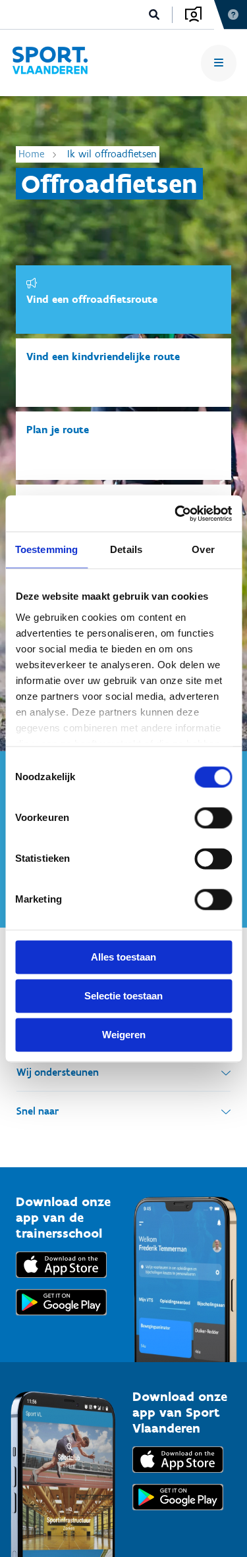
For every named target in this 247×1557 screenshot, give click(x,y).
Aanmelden (193, 14)
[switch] (213, 817)
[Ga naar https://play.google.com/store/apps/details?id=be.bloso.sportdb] (177, 1513)
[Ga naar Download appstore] (61, 1281)
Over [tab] (203, 549)
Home (31, 153)
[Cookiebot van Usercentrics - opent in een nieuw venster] (176, 513)
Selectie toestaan (123, 995)
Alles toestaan (123, 957)
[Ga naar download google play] (61, 1318)
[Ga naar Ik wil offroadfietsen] (50, 62)
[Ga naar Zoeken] (154, 15)
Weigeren (124, 1034)
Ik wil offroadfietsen (112, 153)
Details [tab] (126, 549)
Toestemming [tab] (46, 549)
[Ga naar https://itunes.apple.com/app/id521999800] (177, 1475)
